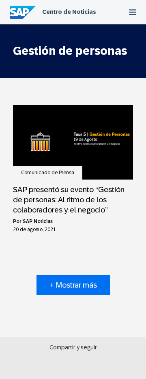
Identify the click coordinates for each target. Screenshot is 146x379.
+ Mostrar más (73, 285)
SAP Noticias (38, 221)
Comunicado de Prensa (47, 172)
